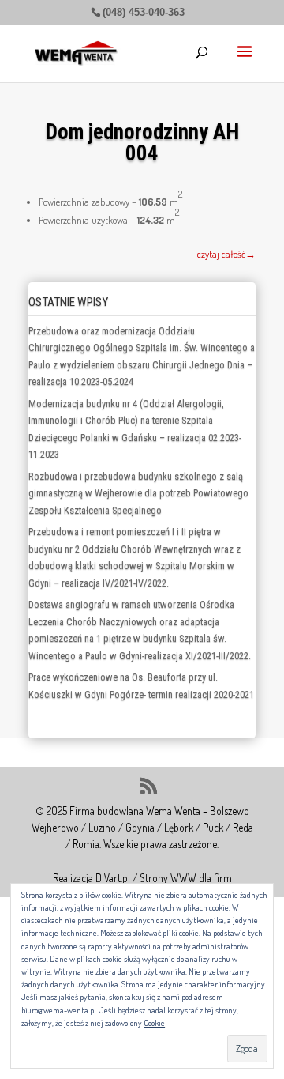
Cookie (154, 1022)
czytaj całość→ (226, 253)
